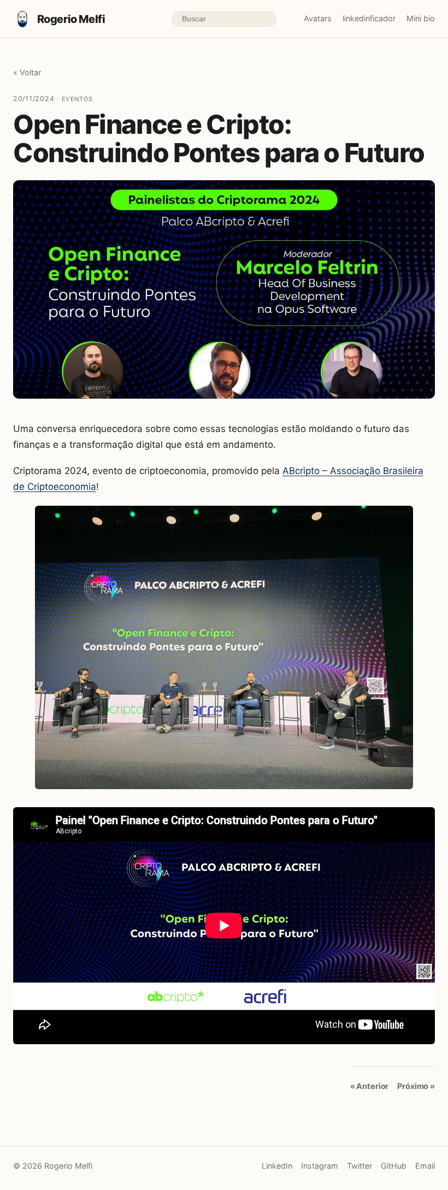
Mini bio (420, 18)
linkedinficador (369, 18)
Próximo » (416, 1086)
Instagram (319, 1165)
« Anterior (369, 1086)
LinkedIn (277, 1165)
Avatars (318, 18)
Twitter (359, 1165)
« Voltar (27, 72)
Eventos (77, 99)
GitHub (393, 1165)
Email (425, 1165)
